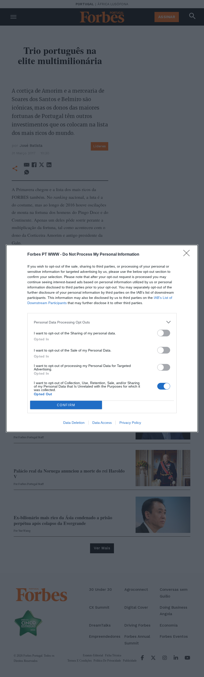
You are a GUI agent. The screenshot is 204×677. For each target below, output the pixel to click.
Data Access (102, 423)
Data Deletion (74, 423)
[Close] (188, 254)
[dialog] (102, 338)
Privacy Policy (130, 423)
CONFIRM (66, 405)
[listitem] (102, 322)
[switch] (163, 333)
